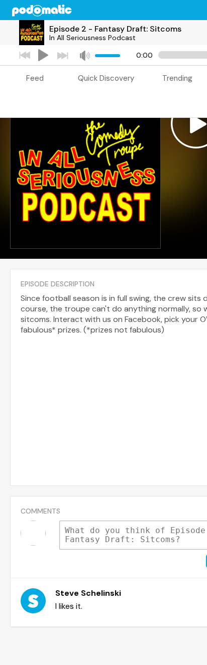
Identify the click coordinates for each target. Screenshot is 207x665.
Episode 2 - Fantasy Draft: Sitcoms (115, 29)
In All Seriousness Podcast (92, 37)
